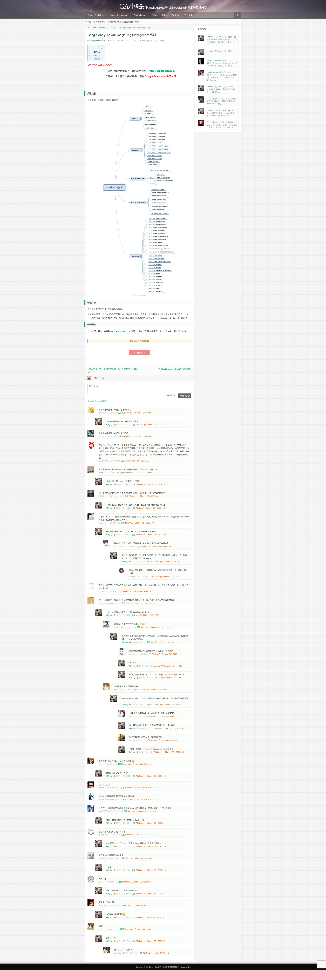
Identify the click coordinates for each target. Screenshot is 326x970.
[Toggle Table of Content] (99, 48)
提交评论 (186, 395)
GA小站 (109, 424)
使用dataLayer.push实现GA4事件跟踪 (174, 369)
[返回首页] (88, 27)
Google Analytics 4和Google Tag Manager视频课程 (121, 34)
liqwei (101, 472)
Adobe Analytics (159, 15)
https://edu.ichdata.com (162, 70)
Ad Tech (175, 15)
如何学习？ (97, 55)
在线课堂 (188, 15)
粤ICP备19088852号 (171, 967)
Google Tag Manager (119, 15)
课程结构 (96, 52)
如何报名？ (97, 58)
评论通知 (172, 395)
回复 (120, 412)
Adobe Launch (140, 15)
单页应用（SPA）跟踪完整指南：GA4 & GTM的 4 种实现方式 (112, 370)
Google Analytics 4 (96, 15)
